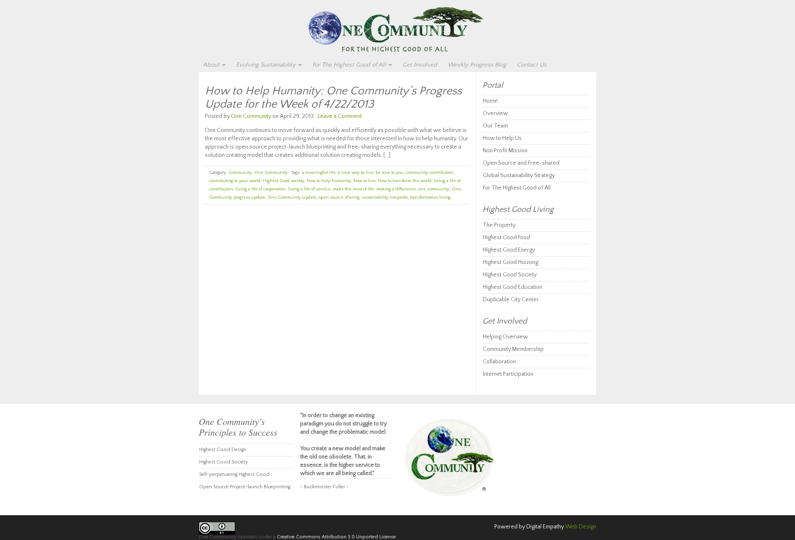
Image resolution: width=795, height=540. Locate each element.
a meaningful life (318, 172)
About (209, 65)
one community (433, 189)
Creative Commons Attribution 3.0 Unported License (336, 537)
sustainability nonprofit (384, 197)
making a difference (396, 189)
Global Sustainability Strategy (519, 175)
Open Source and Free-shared (521, 163)
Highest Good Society (510, 274)
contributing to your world (234, 180)
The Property (499, 225)
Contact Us (532, 64)
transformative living (430, 197)
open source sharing (339, 197)
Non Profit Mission (505, 150)
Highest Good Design (222, 449)
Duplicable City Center (511, 299)
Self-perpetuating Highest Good (234, 474)
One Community (397, 30)
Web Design (580, 526)
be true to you (389, 172)
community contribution (429, 172)
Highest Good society (283, 180)
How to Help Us (502, 138)
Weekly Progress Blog (477, 64)
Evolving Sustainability (264, 65)
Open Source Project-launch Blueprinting (244, 487)
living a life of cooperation (261, 189)
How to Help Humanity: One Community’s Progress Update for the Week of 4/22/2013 (333, 97)
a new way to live (355, 172)
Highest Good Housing (510, 262)
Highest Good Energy (509, 250)
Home (490, 101)
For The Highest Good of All (347, 65)
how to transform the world (404, 180)
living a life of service (309, 189)
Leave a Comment (340, 116)
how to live (365, 180)
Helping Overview (505, 337)
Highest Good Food (506, 237)
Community (240, 172)
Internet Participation (508, 374)
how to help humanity (329, 180)
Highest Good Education (512, 287)
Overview (495, 113)
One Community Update (291, 197)
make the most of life (353, 189)
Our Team (495, 125)
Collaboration (499, 361)
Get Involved (419, 64)
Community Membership (513, 349)
